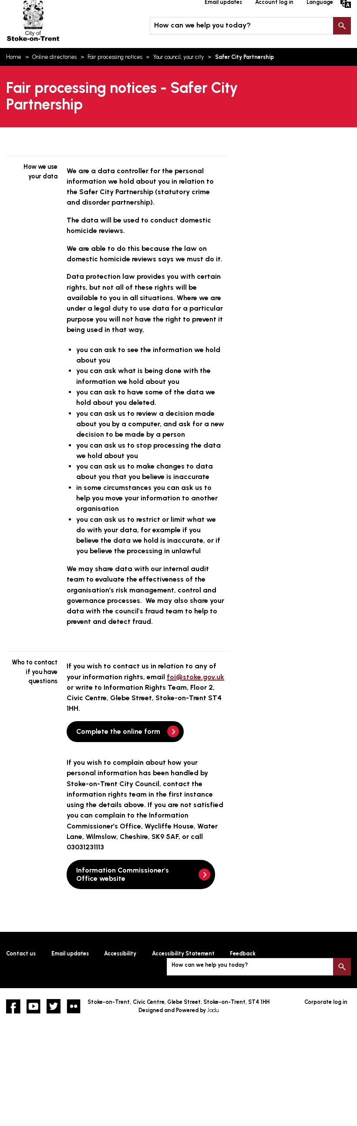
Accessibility (120, 953)
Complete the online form (118, 731)
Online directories (54, 57)
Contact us (21, 953)
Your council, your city (178, 57)
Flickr (74, 1006)
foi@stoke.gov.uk (195, 677)
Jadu (213, 1010)
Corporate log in (325, 1002)
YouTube (33, 1006)
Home (13, 57)
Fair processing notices (115, 57)
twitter (54, 1006)
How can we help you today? (202, 25)
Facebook (13, 1006)
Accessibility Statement (183, 953)
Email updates (70, 953)
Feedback (243, 953)
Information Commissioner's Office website (122, 874)
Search (341, 25)
